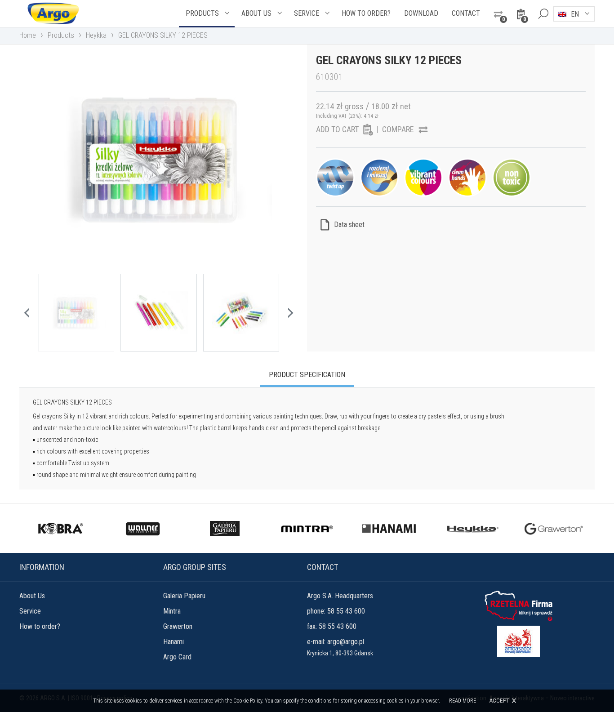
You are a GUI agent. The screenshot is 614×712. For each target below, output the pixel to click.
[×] (543, 13)
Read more (462, 701)
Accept (499, 700)
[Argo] (53, 13)
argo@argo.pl (345, 641)
